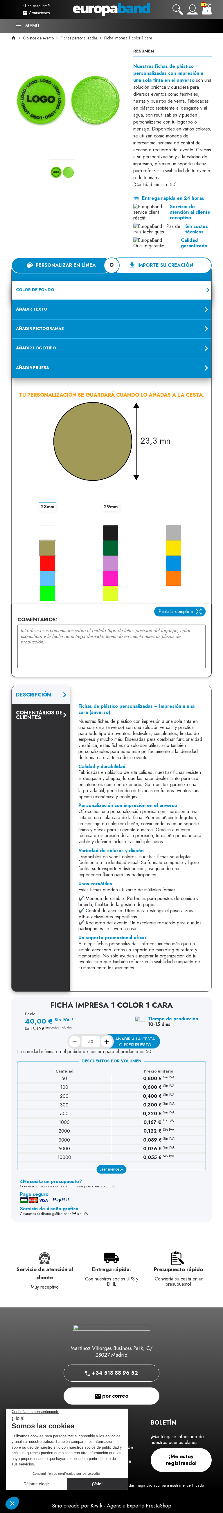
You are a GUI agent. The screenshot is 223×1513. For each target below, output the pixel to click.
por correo (114, 1396)
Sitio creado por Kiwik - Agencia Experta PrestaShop (111, 1506)
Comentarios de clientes (39, 715)
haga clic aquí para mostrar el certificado (170, 1485)
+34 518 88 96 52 (114, 1373)
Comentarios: (37, 619)
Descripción (33, 695)
